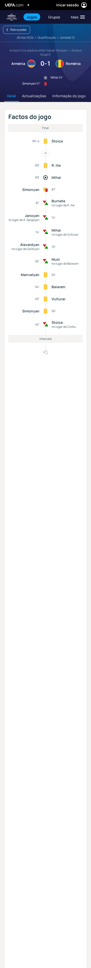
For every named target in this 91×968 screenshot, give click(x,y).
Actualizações (34, 96)
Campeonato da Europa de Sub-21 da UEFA (11, 17)
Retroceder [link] (18, 30)
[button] (76, 17)
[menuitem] (33, 17)
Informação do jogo (69, 96)
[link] (31, 17)
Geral (11, 96)
